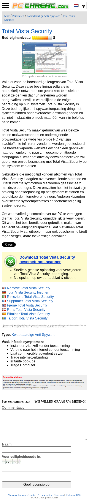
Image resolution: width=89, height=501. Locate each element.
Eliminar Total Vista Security (28, 314)
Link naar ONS (73, 495)
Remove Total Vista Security (28, 288)
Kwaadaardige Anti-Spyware (43, 15)
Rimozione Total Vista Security (30, 297)
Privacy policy (45, 495)
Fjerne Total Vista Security (27, 305)
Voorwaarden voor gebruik (21, 495)
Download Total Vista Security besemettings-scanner (47, 259)
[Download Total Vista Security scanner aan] (10, 261)
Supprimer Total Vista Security (30, 301)
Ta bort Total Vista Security (27, 318)
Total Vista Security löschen (28, 292)
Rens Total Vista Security (26, 309)
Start (7, 15)
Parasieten (18, 15)
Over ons (59, 495)
